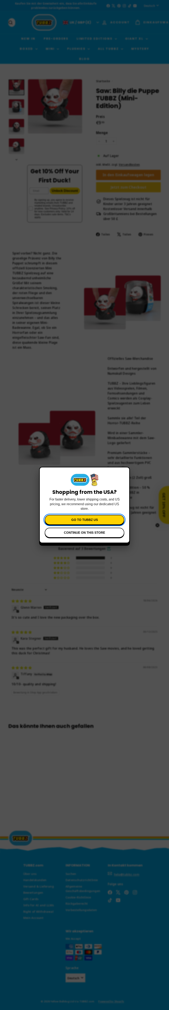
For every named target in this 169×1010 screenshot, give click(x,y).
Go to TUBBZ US (84, 520)
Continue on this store (84, 532)
